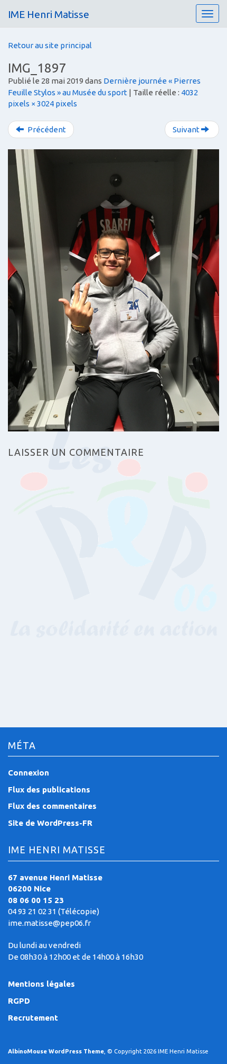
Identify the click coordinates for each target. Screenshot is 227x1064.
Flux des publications (49, 789)
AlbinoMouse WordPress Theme (56, 1051)
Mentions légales (41, 983)
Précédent (46, 129)
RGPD (19, 1000)
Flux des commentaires (52, 805)
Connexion (28, 772)
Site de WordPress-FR (50, 822)
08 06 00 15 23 (36, 900)
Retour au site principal (50, 45)
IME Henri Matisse (48, 14)
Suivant (187, 129)
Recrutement (33, 1017)
